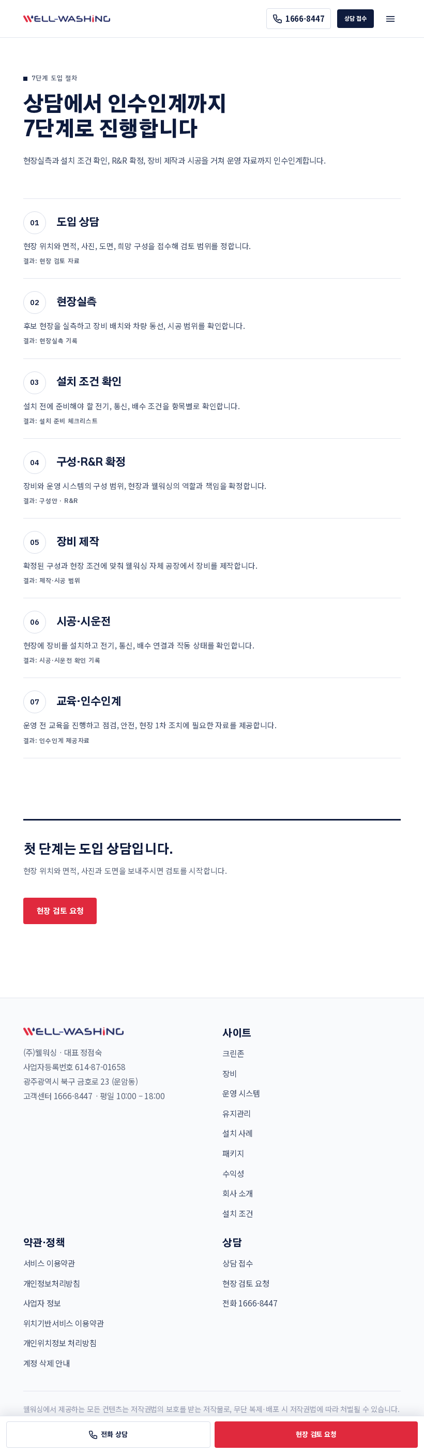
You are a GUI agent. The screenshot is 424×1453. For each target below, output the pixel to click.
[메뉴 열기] (390, 18)
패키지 (233, 1153)
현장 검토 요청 (60, 910)
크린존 (233, 1053)
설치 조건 (237, 1213)
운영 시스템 (241, 1093)
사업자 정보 (42, 1302)
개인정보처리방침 (52, 1283)
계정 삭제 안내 (46, 1363)
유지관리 (236, 1113)
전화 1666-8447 (250, 1302)
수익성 (233, 1173)
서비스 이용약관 (49, 1263)
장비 (229, 1073)
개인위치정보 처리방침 (60, 1342)
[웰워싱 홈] (66, 18)
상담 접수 (355, 18)
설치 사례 (237, 1133)
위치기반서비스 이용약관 (63, 1323)
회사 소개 (237, 1193)
